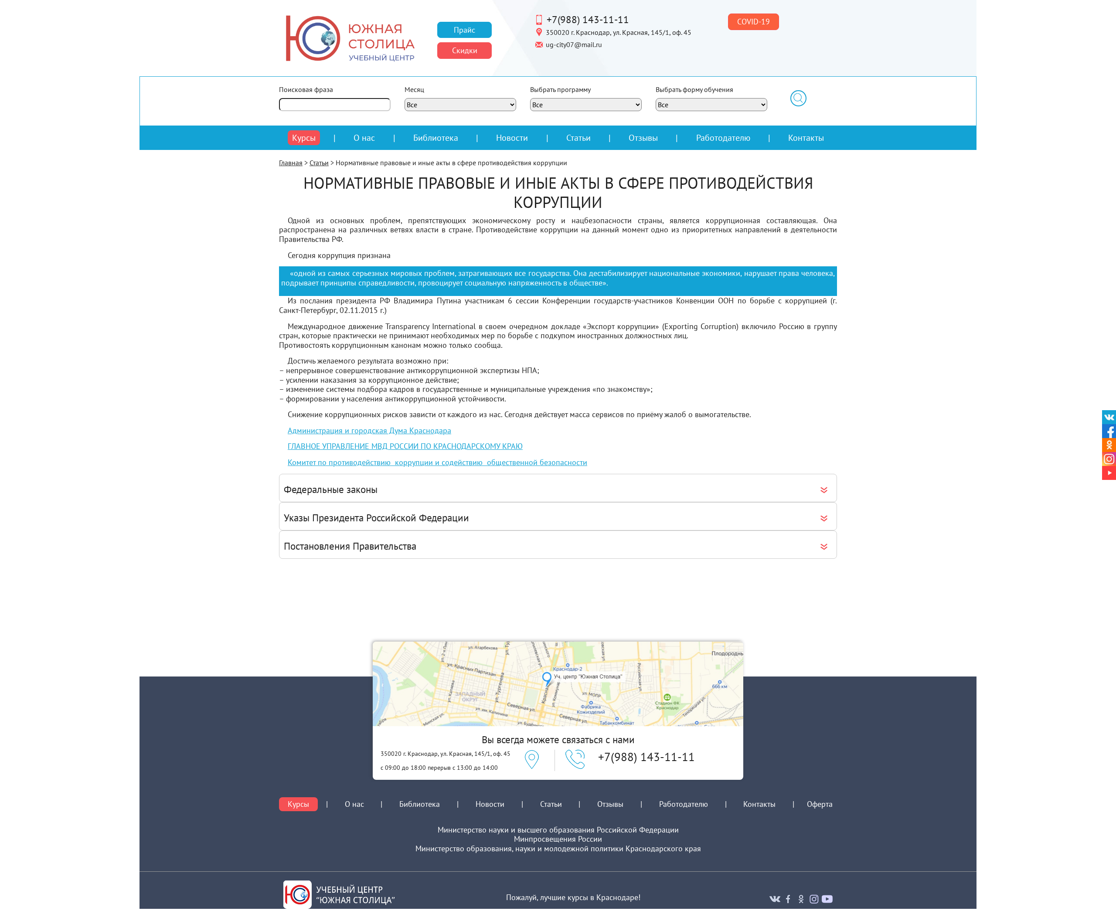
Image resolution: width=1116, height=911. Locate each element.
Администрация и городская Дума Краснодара (369, 430)
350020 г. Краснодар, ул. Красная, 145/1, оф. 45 (618, 31)
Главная (291, 162)
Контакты (806, 137)
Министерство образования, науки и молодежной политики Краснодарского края (558, 848)
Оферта (820, 804)
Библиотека (435, 137)
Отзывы (643, 137)
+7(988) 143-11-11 (588, 19)
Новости (512, 137)
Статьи (578, 137)
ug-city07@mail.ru (574, 44)
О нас (364, 138)
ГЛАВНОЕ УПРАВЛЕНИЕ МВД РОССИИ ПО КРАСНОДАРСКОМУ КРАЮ (405, 446)
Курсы (304, 138)
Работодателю (723, 138)
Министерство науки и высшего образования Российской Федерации (558, 830)
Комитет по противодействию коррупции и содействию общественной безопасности (437, 462)
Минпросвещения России (558, 839)
